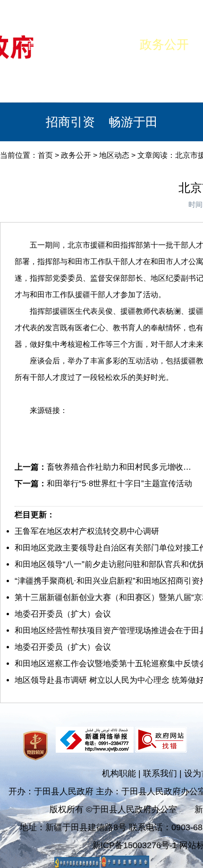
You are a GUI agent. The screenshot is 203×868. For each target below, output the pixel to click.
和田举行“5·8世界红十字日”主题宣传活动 (119, 483)
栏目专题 (101, 83)
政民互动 (38, 83)
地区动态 (114, 155)
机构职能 (119, 773)
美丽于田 (101, 44)
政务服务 (164, 83)
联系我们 (160, 773)
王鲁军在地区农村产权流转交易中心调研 (87, 531)
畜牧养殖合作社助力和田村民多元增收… (119, 467)
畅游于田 (133, 122)
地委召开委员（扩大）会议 (63, 614)
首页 (38, 44)
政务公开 (164, 44)
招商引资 (70, 122)
